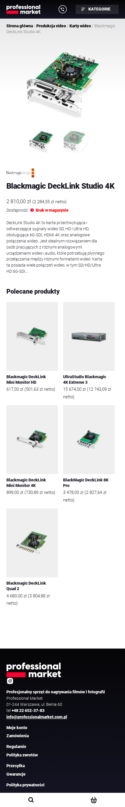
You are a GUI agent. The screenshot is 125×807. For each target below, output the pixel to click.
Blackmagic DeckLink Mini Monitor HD (26, 379)
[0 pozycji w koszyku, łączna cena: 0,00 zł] (93, 800)
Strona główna (19, 26)
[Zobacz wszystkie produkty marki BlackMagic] (20, 173)
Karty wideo (80, 26)
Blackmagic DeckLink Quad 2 (26, 586)
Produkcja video (51, 26)
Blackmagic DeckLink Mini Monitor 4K (26, 483)
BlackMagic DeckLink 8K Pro (85, 483)
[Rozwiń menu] (62, 9)
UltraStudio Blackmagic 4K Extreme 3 (84, 379)
